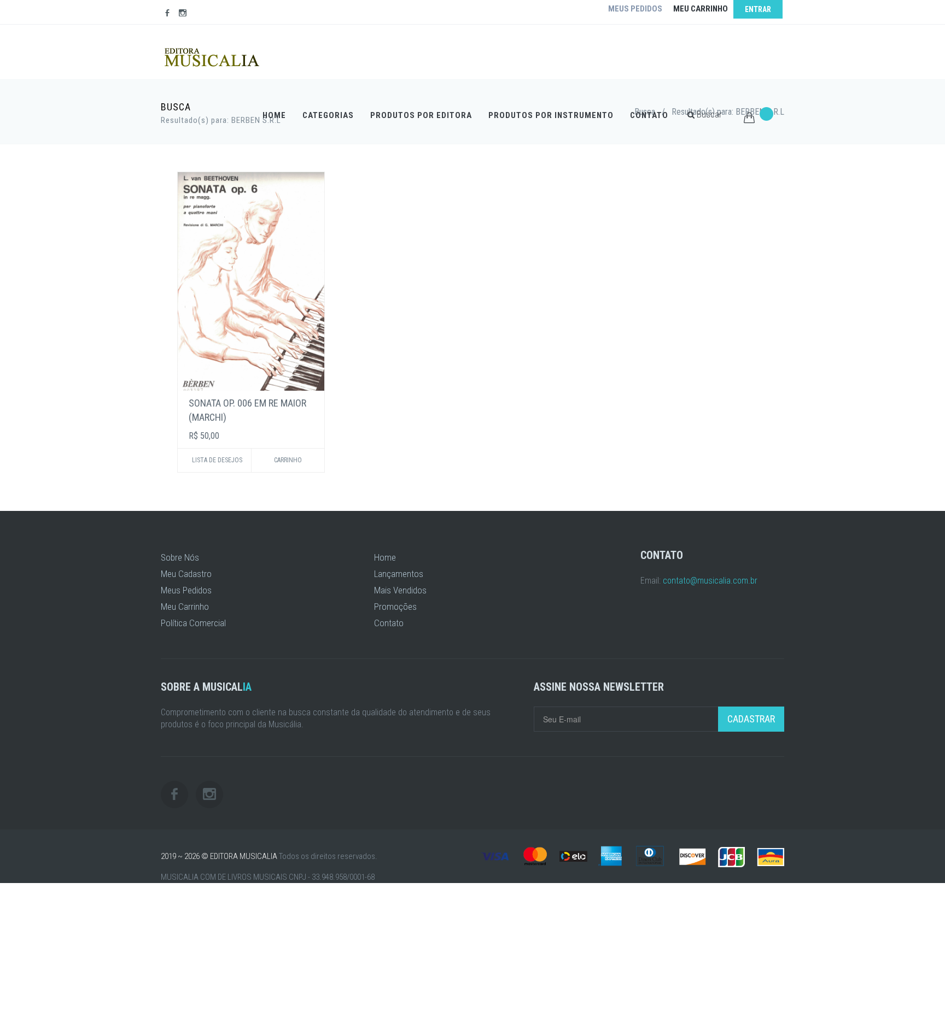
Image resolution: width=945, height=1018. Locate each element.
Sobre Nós (180, 557)
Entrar (758, 9)
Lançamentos (398, 573)
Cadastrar (751, 719)
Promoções (395, 606)
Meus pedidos (635, 9)
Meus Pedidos (186, 590)
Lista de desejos (217, 460)
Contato (649, 115)
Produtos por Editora (421, 115)
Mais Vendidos (400, 590)
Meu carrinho (700, 9)
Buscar (708, 114)
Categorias (328, 115)
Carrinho (288, 460)
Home (274, 115)
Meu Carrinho (185, 606)
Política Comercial (193, 622)
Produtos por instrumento (551, 115)
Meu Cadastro (186, 573)
